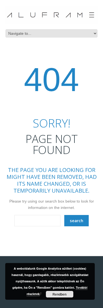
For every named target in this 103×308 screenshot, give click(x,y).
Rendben (59, 294)
